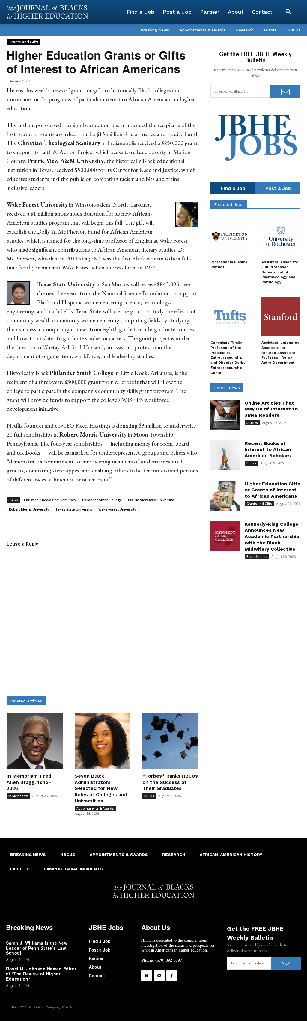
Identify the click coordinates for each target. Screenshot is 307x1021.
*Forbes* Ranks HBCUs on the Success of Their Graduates (170, 782)
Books (251, 463)
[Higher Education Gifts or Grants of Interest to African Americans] (225, 496)
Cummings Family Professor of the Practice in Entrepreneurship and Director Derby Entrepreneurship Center (228, 357)
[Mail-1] (159, 975)
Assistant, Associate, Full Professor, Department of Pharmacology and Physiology (280, 272)
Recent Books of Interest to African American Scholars (268, 449)
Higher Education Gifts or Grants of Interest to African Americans (272, 490)
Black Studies (256, 557)
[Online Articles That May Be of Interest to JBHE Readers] (225, 415)
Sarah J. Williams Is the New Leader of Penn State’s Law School (36, 948)
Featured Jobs (228, 204)
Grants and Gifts (23, 42)
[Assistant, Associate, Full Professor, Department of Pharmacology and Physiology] (280, 236)
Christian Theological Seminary (50, 500)
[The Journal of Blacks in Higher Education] (47, 12)
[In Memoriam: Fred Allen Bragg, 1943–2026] (35, 741)
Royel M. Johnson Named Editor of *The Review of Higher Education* (41, 974)
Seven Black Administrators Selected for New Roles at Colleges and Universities (101, 788)
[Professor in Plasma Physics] (229, 236)
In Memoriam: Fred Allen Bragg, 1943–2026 (29, 782)
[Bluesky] (146, 975)
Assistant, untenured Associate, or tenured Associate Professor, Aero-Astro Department (280, 352)
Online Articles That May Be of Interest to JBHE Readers (271, 409)
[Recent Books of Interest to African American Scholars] (225, 455)
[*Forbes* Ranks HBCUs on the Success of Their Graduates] (170, 741)
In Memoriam (18, 796)
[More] (160, 522)
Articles (252, 423)
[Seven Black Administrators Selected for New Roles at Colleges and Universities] (103, 741)
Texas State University (73, 509)
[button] (288, 12)
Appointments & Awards (95, 808)
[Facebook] (171, 975)
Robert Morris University (29, 509)
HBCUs (149, 796)
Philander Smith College (102, 500)
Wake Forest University (117, 509)
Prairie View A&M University (151, 500)
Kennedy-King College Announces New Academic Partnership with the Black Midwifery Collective (272, 536)
